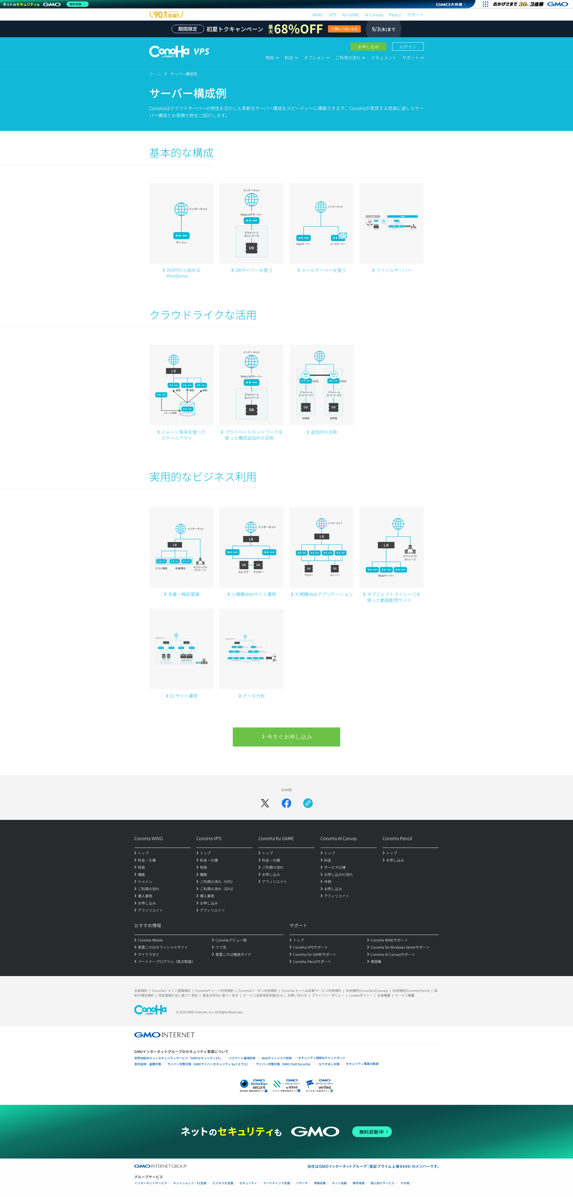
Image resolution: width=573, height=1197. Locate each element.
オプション (314, 58)
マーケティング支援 (276, 1183)
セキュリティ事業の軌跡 (362, 1063)
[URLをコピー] (308, 803)
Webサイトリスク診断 (277, 1058)
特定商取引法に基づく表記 (178, 995)
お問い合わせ (297, 995)
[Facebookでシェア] (286, 803)
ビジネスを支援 (222, 1183)
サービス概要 (405, 995)
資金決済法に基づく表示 (220, 995)
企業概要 (383, 995)
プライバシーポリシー (328, 995)
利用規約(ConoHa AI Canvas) (367, 990)
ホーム (155, 74)
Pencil (395, 15)
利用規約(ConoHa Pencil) (411, 990)
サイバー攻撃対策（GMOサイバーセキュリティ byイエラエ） (208, 1064)
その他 (405, 1183)
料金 (289, 58)
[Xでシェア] (265, 803)
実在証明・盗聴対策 (147, 1064)
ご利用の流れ (348, 58)
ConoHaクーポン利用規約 (257, 990)
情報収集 (320, 1183)
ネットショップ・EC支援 (190, 1183)
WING (317, 15)
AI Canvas (374, 15)
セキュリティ (248, 1183)
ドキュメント (383, 58)
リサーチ (302, 1183)
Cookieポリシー (361, 995)
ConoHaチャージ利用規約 (214, 990)
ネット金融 (339, 1183)
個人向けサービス (383, 1183)
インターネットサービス (150, 1183)
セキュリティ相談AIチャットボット (322, 1057)
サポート (415, 15)
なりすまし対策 (329, 1064)
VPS (332, 15)
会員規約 (140, 990)
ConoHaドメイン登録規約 (171, 990)
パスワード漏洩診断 (242, 1058)
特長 (270, 58)
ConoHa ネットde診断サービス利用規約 (311, 990)
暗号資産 (359, 1183)
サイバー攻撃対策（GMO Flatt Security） (284, 1064)
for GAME (350, 15)
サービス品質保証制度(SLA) (263, 995)
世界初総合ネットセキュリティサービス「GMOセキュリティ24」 (178, 1058)
